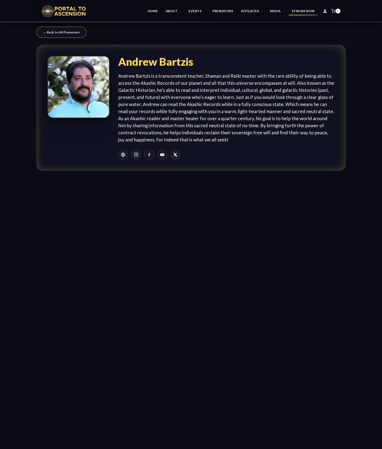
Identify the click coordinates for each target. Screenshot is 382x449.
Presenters (222, 11)
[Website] (123, 155)
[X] (175, 155)
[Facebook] (149, 155)
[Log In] (325, 11)
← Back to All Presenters (61, 32)
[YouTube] (162, 155)
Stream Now (303, 11)
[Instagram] (136, 155)
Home (153, 11)
